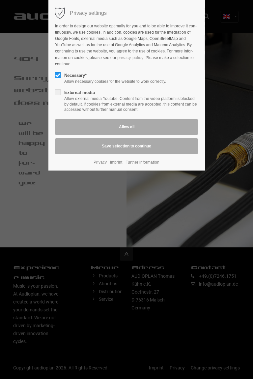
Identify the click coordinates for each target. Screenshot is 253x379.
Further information (142, 162)
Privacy (100, 162)
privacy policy (130, 57)
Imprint (116, 162)
